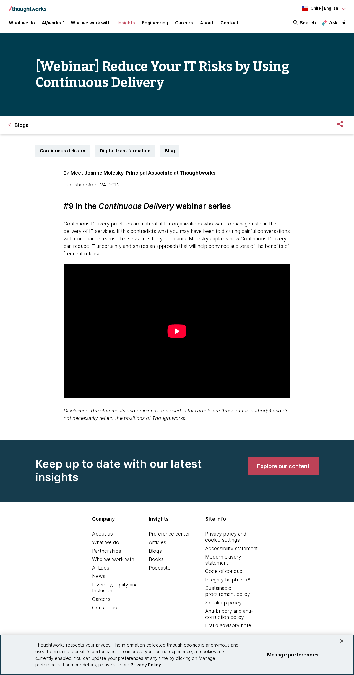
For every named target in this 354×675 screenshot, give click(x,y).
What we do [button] (22, 22)
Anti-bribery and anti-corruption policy (229, 614)
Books (156, 559)
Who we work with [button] (91, 22)
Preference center (169, 534)
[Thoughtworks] (27, 6)
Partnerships (106, 551)
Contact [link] (229, 22)
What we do (105, 542)
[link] (283, 466)
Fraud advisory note (228, 625)
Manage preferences (293, 655)
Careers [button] (184, 22)
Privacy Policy (146, 665)
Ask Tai (337, 22)
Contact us (104, 608)
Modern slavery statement (223, 560)
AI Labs (100, 568)
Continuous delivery (62, 151)
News (98, 576)
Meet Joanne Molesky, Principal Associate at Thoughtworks (143, 173)
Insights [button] (126, 22)
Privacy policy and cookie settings (225, 537)
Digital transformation (125, 151)
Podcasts (159, 568)
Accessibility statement (231, 548)
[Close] (342, 641)
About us (102, 534)
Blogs (155, 551)
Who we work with (113, 559)
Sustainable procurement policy (227, 591)
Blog (170, 151)
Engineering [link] (155, 22)
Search (308, 22)
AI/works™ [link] (53, 22)
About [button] (207, 22)
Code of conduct (224, 571)
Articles (157, 542)
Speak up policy (223, 603)
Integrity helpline (223, 580)
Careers (101, 599)
